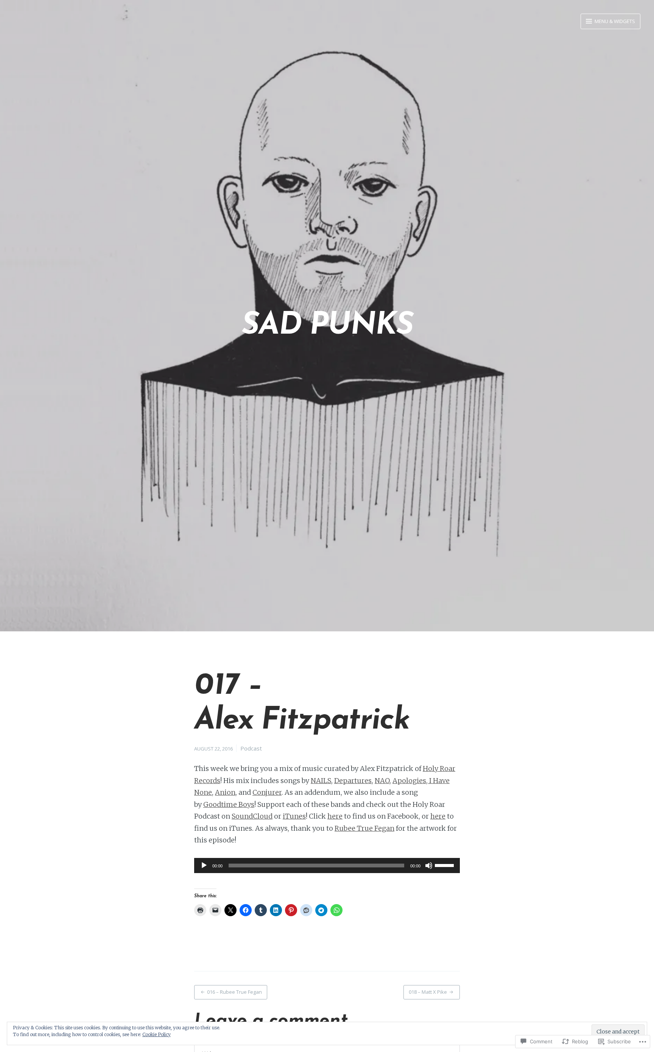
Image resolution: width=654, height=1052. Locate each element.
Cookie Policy (156, 1034)
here (335, 816)
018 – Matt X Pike (428, 991)
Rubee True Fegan (364, 828)
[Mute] (429, 865)
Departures (353, 780)
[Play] (204, 865)
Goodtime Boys (228, 804)
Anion (225, 792)
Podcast (251, 748)
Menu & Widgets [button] (614, 21)
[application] (327, 865)
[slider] (445, 865)
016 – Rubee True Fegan (234, 991)
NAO (382, 780)
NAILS (321, 780)
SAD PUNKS (327, 326)
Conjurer (267, 792)
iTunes (294, 816)
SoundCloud (252, 816)
